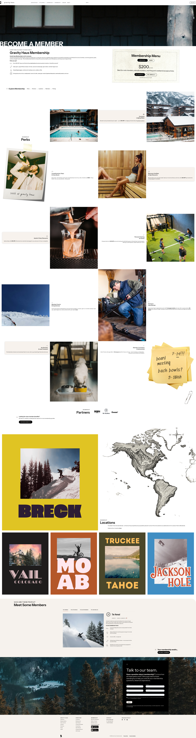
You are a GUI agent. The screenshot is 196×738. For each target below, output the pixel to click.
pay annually (151, 74)
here (120, 528)
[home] (8, 2)
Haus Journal (63, 722)
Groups (64, 2)
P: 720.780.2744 (109, 721)
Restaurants (78, 721)
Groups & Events (79, 729)
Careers (62, 724)
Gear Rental (78, 727)
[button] (34, 2)
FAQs (61, 729)
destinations (33, 63)
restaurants (27, 73)
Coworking (78, 726)
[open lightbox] (83, 630)
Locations (41, 88)
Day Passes (78, 722)
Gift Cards (78, 730)
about (68, 2)
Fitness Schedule (79, 724)
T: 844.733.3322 (109, 722)
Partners (34, 88)
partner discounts (51, 73)
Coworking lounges (17, 70)
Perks (28, 88)
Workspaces (117, 352)
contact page (130, 706)
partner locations (140, 120)
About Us (62, 719)
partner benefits (25, 422)
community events (59, 73)
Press (61, 727)
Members (48, 88)
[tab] (142, 60)
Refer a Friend (94, 721)
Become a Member (95, 719)
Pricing (54, 88)
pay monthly (140, 74)
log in (87, 2)
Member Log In (94, 722)
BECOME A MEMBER (164, 652)
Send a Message (109, 719)
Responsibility (63, 721)
